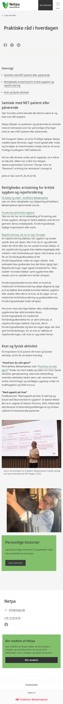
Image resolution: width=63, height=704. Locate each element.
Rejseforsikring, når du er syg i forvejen (23, 234)
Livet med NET (10, 15)
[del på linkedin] (18, 45)
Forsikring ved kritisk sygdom (18, 212)
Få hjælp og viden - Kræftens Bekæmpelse (25, 197)
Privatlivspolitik (31, 684)
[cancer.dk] (31, 700)
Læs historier (15, 562)
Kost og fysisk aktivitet (16, 92)
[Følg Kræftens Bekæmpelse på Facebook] (6, 625)
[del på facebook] (5, 45)
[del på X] (12, 45)
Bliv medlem (31, 660)
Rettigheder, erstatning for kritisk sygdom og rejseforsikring (29, 83)
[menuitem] (58, 5)
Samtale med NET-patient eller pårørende (27, 75)
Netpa (10, 601)
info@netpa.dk (17, 610)
